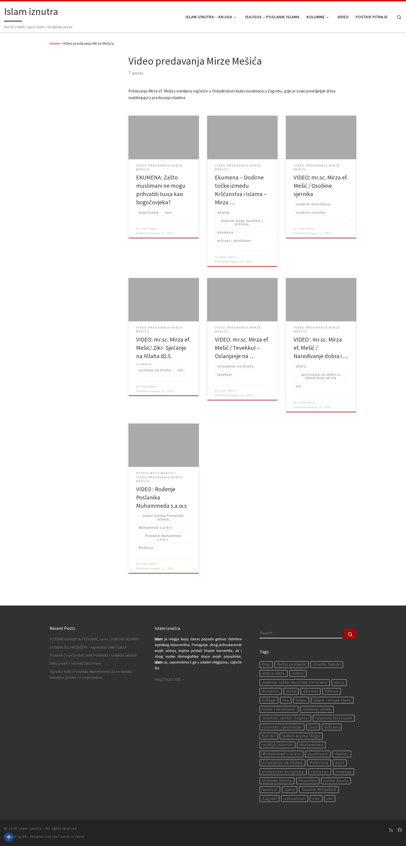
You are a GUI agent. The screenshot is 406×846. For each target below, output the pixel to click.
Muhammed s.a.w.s (281, 754)
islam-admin (149, 228)
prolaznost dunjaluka (283, 772)
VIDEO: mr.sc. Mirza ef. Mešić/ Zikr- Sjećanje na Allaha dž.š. (163, 348)
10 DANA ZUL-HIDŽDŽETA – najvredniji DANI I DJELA (88, 647)
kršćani (332, 727)
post (340, 763)
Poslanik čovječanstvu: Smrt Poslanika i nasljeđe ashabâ (93, 655)
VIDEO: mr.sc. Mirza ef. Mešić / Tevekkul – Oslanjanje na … (242, 348)
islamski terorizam (334, 718)
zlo (330, 799)
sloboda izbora (277, 781)
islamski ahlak (317, 709)
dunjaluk (270, 691)
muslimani (318, 754)
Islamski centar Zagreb (285, 718)
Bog (266, 664)
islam (301, 700)
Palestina (319, 763)
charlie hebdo (327, 664)
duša (291, 691)
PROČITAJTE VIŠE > (169, 679)
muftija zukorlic (277, 745)
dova (339, 682)
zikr (316, 799)
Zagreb (269, 799)
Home (55, 43)
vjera (290, 789)
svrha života (336, 781)
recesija (344, 772)
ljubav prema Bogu (301, 736)
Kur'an (268, 736)
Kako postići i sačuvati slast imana (75, 663)
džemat (310, 691)
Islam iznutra (30, 828)
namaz (342, 754)
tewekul (269, 789)
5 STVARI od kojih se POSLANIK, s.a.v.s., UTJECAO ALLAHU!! (94, 639)
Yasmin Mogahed (319, 789)
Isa (286, 700)
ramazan (320, 772)
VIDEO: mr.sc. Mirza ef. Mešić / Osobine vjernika (321, 186)
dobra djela (273, 673)
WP (24, 837)
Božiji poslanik (291, 664)
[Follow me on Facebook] (399, 830)
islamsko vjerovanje (282, 727)
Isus (313, 727)
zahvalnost (294, 799)
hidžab (268, 700)
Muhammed (311, 745)
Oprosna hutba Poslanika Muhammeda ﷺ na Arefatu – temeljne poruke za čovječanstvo (92, 674)
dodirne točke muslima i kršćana (294, 682)
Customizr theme (71, 837)
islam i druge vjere (332, 700)
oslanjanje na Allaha (282, 763)
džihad (331, 691)
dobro (298, 673)
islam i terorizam (279, 709)
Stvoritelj (308, 781)
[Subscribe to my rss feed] (391, 830)
